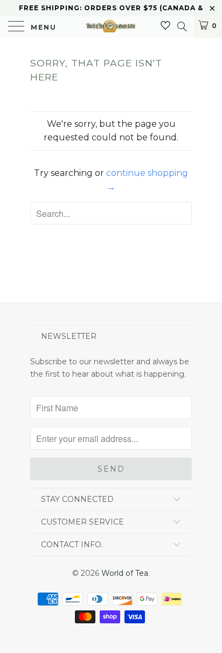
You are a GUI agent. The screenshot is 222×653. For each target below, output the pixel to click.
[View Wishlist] (165, 26)
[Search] (181, 26)
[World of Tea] (111, 27)
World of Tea (124, 573)
